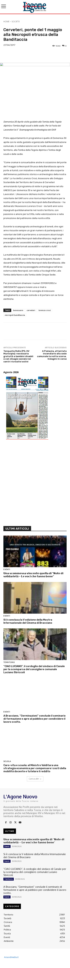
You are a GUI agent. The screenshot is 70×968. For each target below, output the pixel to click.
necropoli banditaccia (15, 315)
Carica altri (34, 778)
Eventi (6, 569)
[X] (15, 822)
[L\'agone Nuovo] (35, 7)
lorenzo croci (45, 310)
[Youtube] (20, 822)
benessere (18, 310)
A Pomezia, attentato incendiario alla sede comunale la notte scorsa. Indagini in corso (52, 355)
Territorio (9, 662)
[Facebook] (5, 822)
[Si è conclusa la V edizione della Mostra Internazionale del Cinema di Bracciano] (35, 598)
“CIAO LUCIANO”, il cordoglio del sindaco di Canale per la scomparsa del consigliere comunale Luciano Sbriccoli (34, 669)
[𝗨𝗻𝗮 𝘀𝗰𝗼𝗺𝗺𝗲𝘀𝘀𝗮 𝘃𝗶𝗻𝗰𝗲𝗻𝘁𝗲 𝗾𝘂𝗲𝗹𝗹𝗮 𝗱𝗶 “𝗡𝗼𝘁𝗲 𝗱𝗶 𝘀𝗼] (35, 551)
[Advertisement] (35, 484)
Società (16, 21)
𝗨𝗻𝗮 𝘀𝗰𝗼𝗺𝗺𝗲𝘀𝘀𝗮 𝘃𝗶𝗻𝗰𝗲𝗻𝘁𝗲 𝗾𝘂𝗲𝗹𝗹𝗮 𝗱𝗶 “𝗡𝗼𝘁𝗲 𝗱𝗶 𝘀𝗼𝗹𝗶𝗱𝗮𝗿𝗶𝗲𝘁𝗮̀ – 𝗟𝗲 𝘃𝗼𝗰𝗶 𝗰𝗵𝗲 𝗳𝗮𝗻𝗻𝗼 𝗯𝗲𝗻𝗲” (33, 575)
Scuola (7, 761)
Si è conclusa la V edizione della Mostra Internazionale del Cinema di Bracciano (27, 621)
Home (6, 21)
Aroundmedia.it (11, 957)
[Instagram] (10, 822)
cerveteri (31, 310)
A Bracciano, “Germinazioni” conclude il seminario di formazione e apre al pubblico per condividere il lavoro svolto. (34, 718)
